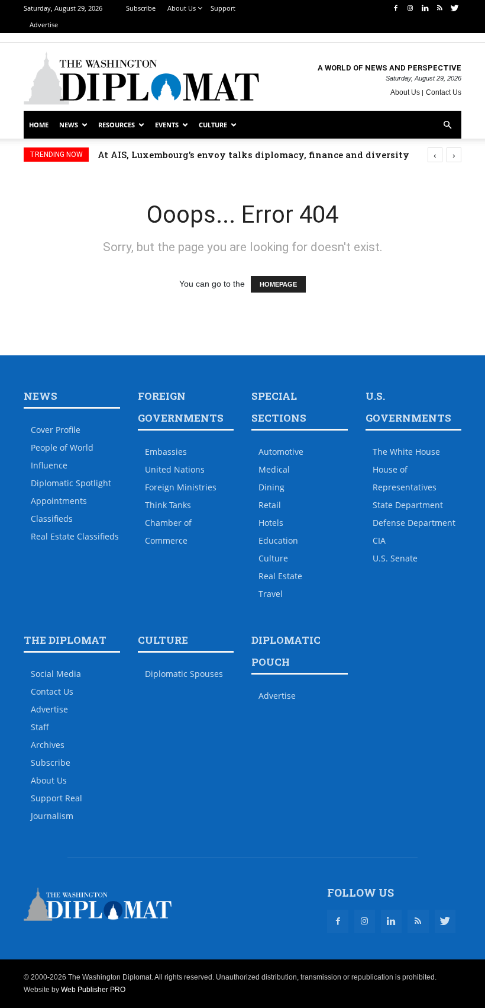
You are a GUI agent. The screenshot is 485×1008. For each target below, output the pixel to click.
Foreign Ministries (180, 487)
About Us (181, 8)
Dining (271, 487)
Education (278, 540)
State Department (408, 505)
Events (167, 124)
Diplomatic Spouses (184, 673)
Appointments (59, 500)
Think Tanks (168, 505)
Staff (40, 727)
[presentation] (435, 154)
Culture (213, 124)
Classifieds (52, 518)
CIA (379, 540)
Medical (274, 469)
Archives (47, 744)
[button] (447, 125)
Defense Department (414, 522)
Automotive (280, 451)
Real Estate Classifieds (75, 536)
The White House (406, 451)
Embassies (166, 451)
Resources (116, 124)
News (68, 124)
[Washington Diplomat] (141, 78)
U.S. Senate (395, 558)
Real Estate (280, 576)
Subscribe (141, 8)
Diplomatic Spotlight (71, 483)
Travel (270, 593)
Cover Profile (55, 429)
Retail (269, 505)
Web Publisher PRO (93, 989)
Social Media (56, 673)
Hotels (270, 522)
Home (38, 124)
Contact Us (443, 92)
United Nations (175, 469)
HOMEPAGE (278, 284)
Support (223, 8)
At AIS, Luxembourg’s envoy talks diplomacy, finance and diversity (253, 154)
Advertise (44, 24)
